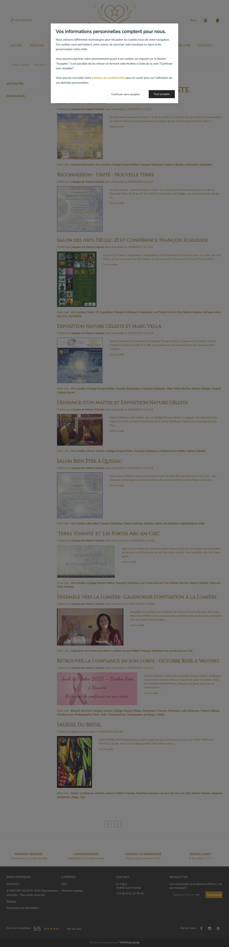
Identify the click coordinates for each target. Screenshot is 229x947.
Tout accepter (162, 94)
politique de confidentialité (108, 78)
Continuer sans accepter (125, 94)
